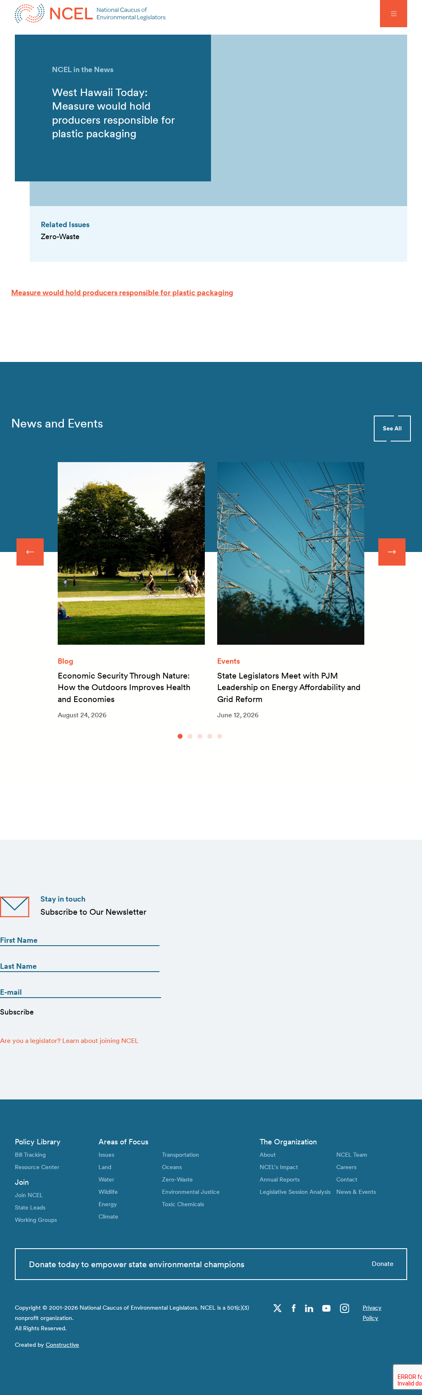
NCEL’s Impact (279, 1166)
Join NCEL (29, 1194)
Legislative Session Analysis (295, 1191)
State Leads (30, 1207)
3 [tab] (199, 736)
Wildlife (108, 1191)
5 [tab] (219, 736)
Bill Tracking (30, 1154)
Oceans (172, 1166)
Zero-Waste (177, 1179)
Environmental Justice (191, 1191)
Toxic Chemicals (183, 1203)
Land (104, 1166)
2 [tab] (190, 736)
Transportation (180, 1154)
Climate (108, 1216)
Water (106, 1179)
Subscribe (17, 1012)
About (268, 1154)
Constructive (62, 1344)
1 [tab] (180, 736)
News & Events (356, 1191)
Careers (346, 1166)
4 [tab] (209, 736)
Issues (106, 1154)
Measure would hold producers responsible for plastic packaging (122, 292)
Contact (346, 1179)
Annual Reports (280, 1179)
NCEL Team (351, 1154)
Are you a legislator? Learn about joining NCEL (69, 1041)
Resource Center (37, 1166)
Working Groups (36, 1219)
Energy (107, 1203)
